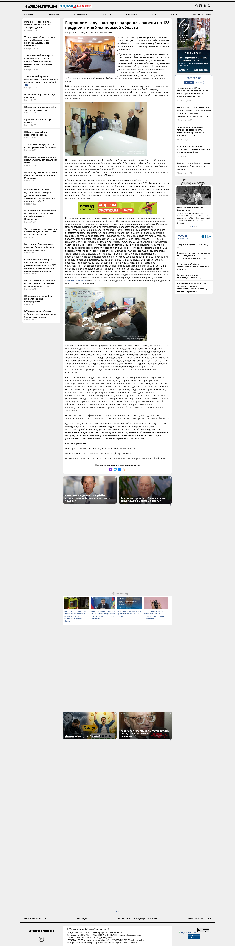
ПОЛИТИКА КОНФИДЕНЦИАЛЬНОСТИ (137, 918)
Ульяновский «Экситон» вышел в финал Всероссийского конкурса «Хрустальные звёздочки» (40, 41)
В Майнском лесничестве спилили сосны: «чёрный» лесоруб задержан (37, 24)
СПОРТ (154, 14)
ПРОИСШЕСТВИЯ (202, 14)
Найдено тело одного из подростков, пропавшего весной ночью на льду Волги (194, 149)
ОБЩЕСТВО (106, 14)
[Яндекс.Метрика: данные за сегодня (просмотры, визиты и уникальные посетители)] (187, 932)
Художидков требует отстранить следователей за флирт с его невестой (193, 166)
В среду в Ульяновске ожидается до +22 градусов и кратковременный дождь (194, 256)
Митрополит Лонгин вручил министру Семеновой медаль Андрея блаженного (39, 247)
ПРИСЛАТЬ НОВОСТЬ (35, 918)
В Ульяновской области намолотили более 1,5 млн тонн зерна (193, 267)
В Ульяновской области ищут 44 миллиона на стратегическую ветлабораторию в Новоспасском (41, 215)
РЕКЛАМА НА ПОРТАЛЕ (199, 918)
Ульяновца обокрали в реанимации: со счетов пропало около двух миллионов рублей (41, 79)
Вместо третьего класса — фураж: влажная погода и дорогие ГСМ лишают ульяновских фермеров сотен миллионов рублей (39, 195)
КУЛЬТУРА (131, 14)
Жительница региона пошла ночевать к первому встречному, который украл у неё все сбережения (192, 287)
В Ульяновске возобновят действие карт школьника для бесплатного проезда (40, 314)
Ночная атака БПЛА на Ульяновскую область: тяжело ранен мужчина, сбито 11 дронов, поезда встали (192, 92)
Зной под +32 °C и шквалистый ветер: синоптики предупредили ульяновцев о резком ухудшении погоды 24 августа (194, 111)
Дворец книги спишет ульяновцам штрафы (188, 276)
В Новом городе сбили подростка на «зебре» (35, 133)
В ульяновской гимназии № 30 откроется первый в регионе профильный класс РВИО (40, 283)
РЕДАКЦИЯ (82, 918)
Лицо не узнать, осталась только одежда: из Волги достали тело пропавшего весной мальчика (190, 131)
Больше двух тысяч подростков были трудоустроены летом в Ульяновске (40, 175)
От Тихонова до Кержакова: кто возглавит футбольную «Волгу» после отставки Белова (40, 231)
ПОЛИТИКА (53, 14)
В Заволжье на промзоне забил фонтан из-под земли (40, 108)
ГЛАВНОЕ (29, 14)
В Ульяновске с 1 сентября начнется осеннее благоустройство (38, 298)
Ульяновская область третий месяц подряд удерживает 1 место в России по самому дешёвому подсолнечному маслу (39, 61)
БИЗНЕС (175, 14)
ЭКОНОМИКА (80, 14)
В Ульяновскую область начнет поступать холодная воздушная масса (40, 160)
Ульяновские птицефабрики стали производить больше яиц (40, 146)
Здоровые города (76, 280)
